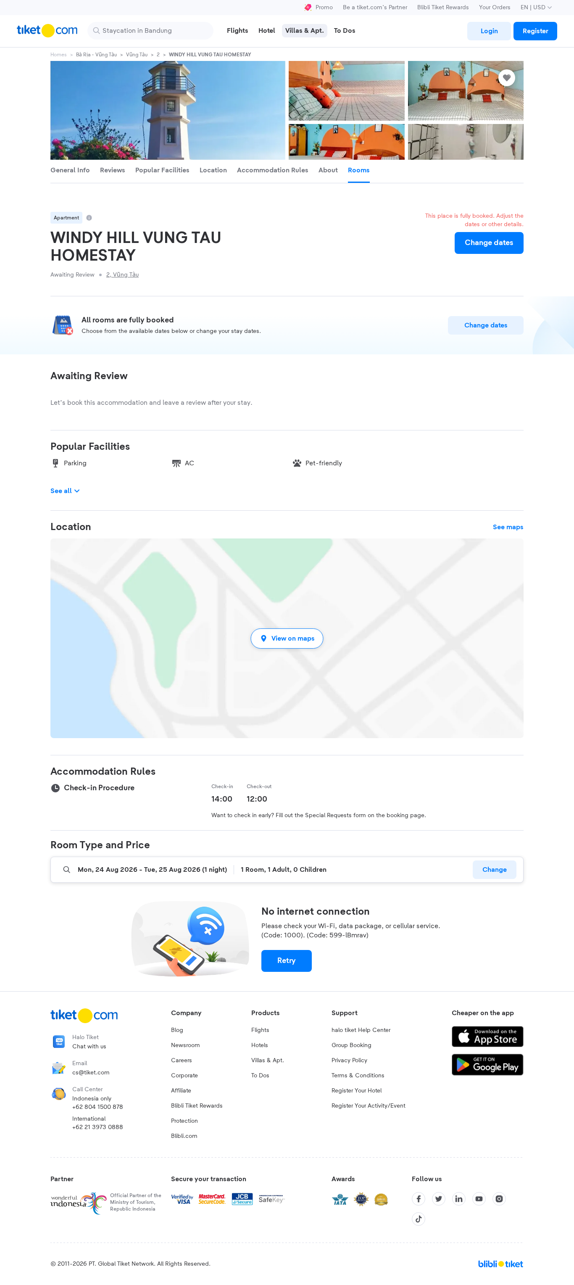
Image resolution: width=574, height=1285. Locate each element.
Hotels (259, 1045)
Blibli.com (184, 1136)
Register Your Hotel (357, 1091)
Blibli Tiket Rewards (443, 7)
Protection (184, 1121)
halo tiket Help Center (361, 1030)
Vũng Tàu (136, 54)
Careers (181, 1060)
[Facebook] (418, 1199)
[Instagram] (499, 1199)
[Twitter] (438, 1199)
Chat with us (89, 1046)
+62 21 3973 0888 (97, 1127)
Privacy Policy (349, 1060)
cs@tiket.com (91, 1073)
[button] (287, 638)
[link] (489, 31)
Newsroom (185, 1045)
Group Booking (351, 1045)
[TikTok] (418, 1219)
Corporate (184, 1075)
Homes (58, 54)
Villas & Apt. (267, 1060)
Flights (260, 1030)
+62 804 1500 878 (97, 1107)
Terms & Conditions (358, 1075)
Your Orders (495, 7)
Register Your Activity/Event (368, 1106)
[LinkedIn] (459, 1199)
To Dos (260, 1075)
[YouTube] (479, 1199)
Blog (177, 1030)
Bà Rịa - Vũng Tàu (96, 54)
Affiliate (181, 1091)
